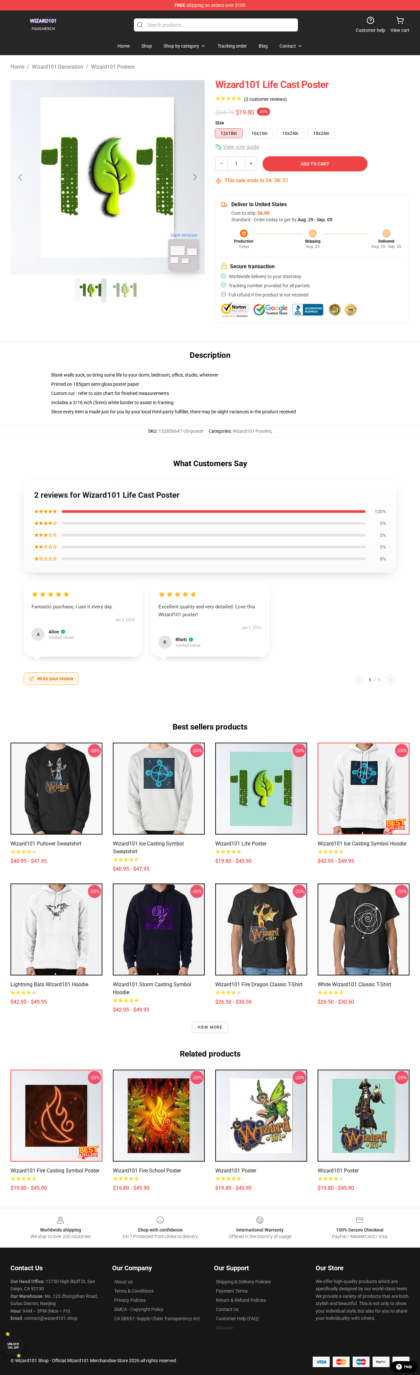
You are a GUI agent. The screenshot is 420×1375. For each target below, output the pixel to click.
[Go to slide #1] (90, 290)
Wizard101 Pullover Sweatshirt (45, 843)
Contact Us (227, 1309)
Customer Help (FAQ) (237, 1318)
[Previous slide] (21, 177)
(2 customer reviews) (265, 99)
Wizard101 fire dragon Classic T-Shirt (259, 984)
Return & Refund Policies (241, 1300)
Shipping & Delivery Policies (243, 1281)
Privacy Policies (130, 1300)
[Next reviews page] (390, 680)
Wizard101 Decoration (57, 67)
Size (219, 122)
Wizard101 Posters (113, 67)
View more (210, 1027)
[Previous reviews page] (359, 680)
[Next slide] (194, 177)
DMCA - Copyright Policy (138, 1309)
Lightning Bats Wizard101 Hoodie (49, 984)
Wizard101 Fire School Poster (147, 1171)
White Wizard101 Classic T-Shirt (354, 984)
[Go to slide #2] (124, 290)
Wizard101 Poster (235, 1171)
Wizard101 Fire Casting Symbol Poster (54, 1171)
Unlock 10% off (13, 1345)
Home (17, 67)
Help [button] (408, 1366)
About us (123, 1281)
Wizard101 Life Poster (240, 843)
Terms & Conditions (134, 1291)
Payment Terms (232, 1291)
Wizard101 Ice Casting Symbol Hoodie (362, 843)
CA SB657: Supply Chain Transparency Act (157, 1318)
